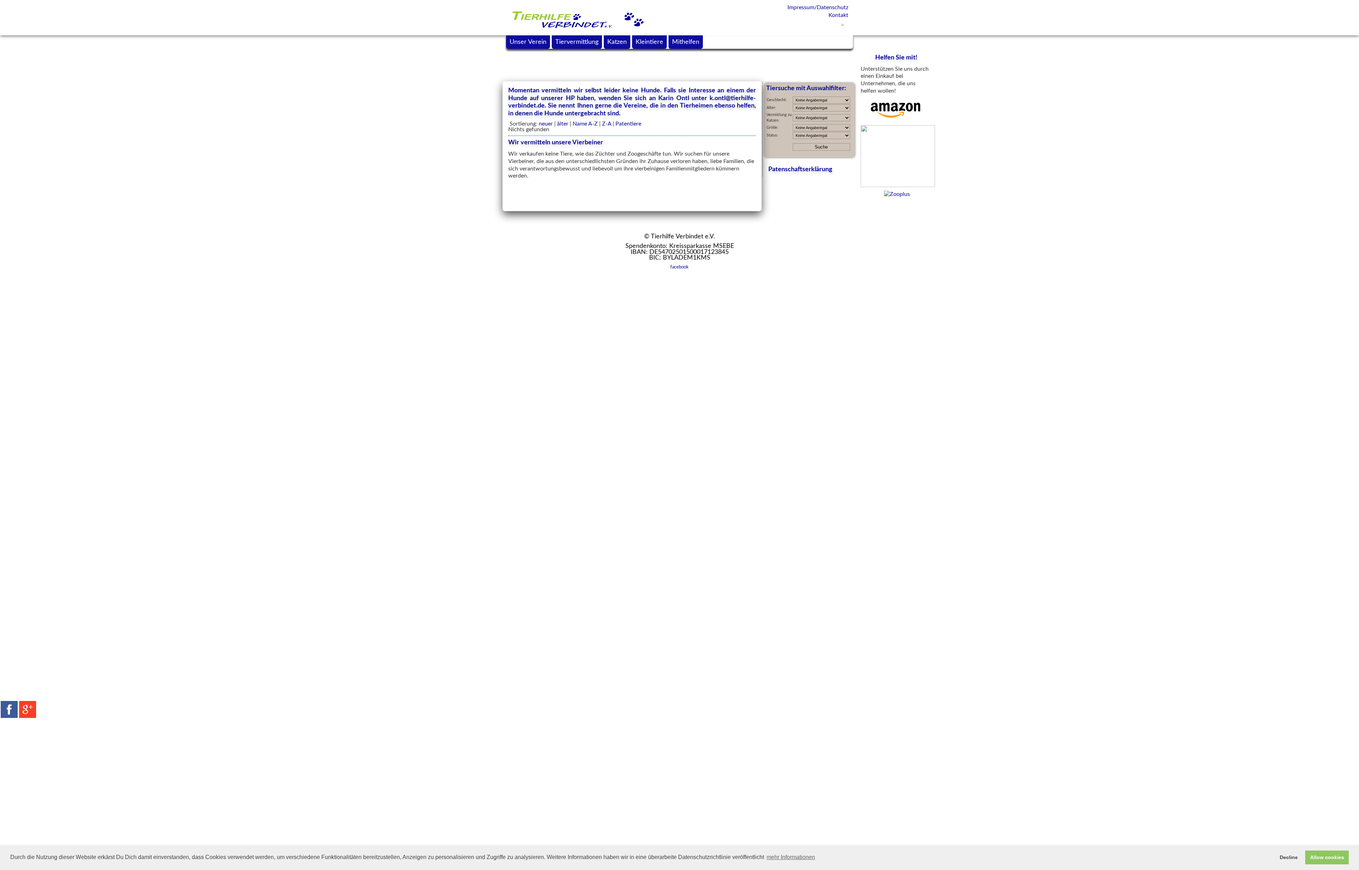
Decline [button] (1289, 857)
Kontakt (838, 15)
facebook (679, 267)
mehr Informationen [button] (791, 857)
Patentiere (628, 124)
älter (562, 124)
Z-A (606, 124)
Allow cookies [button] (1327, 857)
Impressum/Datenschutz (817, 7)
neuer (546, 124)
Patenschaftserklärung (800, 169)
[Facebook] (9, 709)
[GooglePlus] (27, 709)
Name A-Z (585, 124)
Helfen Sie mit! (896, 57)
